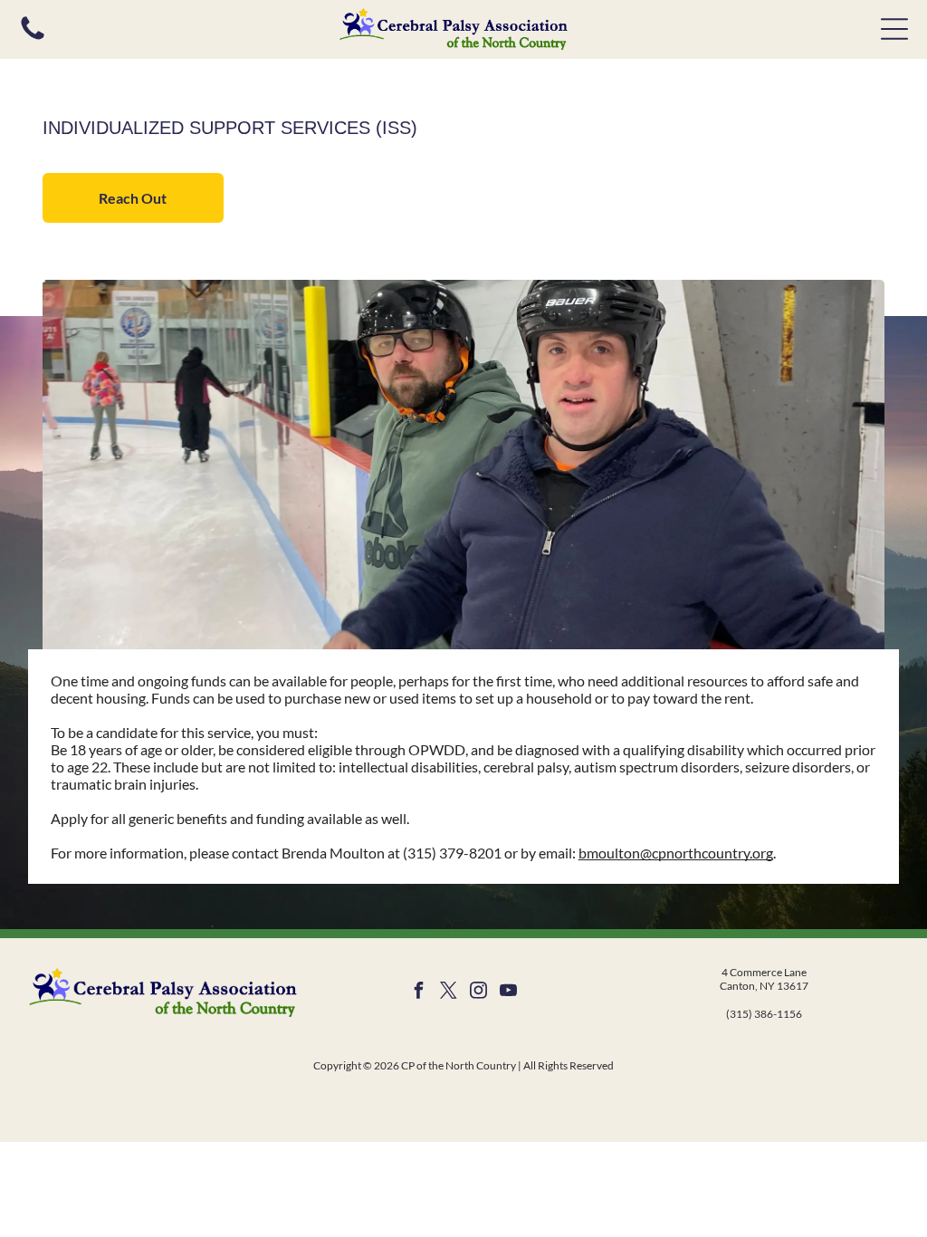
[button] (894, 29)
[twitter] (448, 993)
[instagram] (478, 993)
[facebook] (418, 993)
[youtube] (508, 993)
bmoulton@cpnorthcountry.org (675, 852)
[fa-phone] (32, 37)
